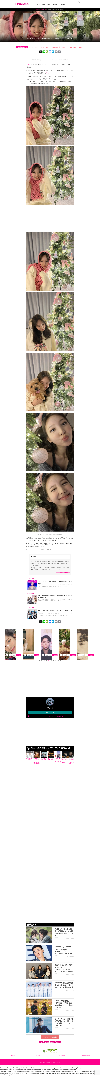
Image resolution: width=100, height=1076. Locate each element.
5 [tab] (49, 660)
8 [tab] (56, 660)
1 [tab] (39, 660)
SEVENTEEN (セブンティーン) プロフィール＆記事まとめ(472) (50, 716)
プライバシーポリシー (85, 1055)
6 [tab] (51, 660)
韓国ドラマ (57, 937)
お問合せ (38, 1055)
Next (91, 645)
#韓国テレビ (58, 1042)
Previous (8, 645)
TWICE (70, 47)
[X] (40, 51)
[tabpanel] (50, 644)
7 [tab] (53, 660)
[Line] (43, 51)
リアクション (44, 47)
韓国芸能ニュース (23, 47)
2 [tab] (42, 660)
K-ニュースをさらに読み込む (50, 1037)
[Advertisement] (50, 219)
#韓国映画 (52, 1042)
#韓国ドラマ (46, 1042)
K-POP (31, 47)
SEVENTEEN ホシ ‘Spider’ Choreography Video (65, 760)
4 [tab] (46, 660)
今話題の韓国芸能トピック (57, 47)
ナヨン (48, 73)
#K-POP (40, 1042)
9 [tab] (58, 660)
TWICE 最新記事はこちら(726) (63, 572)
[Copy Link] (59, 51)
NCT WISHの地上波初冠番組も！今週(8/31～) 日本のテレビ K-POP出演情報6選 (64, 985)
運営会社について (15, 1055)
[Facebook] (50, 51)
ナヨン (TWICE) (78, 47)
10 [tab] (60, 660)
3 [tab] (44, 660)
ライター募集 (62, 1055)
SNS (37, 47)
